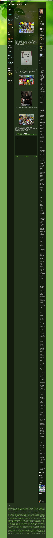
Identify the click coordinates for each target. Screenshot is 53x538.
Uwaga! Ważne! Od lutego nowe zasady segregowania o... (42, 74)
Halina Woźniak (41, 301)
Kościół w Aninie (41, 212)
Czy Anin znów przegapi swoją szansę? (42, 96)
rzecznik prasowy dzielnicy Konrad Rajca (42, 460)
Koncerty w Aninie (41, 323)
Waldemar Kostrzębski (42, 229)
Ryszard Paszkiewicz (42, 389)
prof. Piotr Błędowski (42, 459)
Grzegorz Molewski (22, 515)
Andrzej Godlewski (19, 134)
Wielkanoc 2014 (9, 531)
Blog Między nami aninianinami (41, 480)
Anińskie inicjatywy (20, 509)
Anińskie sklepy (41, 137)
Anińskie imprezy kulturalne (41, 163)
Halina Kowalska (30, 515)
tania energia (15, 529)
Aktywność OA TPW (13, 506)
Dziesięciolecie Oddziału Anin (14, 514)
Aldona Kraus (41, 128)
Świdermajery (41, 467)
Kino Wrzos (41, 208)
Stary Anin (41, 401)
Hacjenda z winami (26, 515)
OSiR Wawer (41, 361)
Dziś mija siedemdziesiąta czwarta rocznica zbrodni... (42, 71)
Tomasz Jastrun (41, 228)
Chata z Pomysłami (42, 169)
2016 (39, 62)
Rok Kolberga (41, 388)
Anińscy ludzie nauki (13, 508)
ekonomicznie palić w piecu (19, 514)
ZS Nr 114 (41, 233)
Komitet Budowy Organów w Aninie (21, 518)
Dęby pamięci (41, 289)
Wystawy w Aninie (41, 431)
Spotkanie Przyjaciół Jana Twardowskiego (42, 396)
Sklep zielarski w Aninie (42, 394)
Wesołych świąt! (42, 72)
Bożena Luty (41, 276)
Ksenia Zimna (32, 134)
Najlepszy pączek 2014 (14, 523)
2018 (39, 60)
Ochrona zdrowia (41, 220)
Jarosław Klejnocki (41, 206)
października (41, 102)
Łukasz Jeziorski (41, 124)
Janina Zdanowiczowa (42, 314)
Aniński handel (41, 121)
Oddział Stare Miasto (36, 523)
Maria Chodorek (41, 141)
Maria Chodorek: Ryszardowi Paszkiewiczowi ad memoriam (42, 94)
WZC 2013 (41, 414)
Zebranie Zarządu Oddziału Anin (42, 83)
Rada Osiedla (10, 526)
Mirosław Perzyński (42, 127)
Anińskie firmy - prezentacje (41, 125)
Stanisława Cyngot (14, 528)
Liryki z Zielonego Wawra (35, 520)
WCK (40, 157)
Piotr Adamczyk (41, 369)
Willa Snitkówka (41, 426)
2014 (39, 64)
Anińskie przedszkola (42, 190)
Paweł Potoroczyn (41, 223)
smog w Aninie (41, 462)
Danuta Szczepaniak (27, 134)
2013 (39, 65)
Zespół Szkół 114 (13, 533)
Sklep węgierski (15, 527)
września (40, 103)
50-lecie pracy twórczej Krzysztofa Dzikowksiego (42, 98)
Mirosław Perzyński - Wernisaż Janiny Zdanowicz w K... (42, 78)
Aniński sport (41, 187)
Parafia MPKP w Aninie (42, 222)
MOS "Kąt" (41, 176)
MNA (31, 522)
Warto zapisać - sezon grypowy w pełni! (43, 55)
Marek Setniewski (34, 521)
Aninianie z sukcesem (42, 183)
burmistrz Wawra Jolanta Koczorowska (42, 135)
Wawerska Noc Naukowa (42, 231)
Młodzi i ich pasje (41, 355)
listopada (41, 101)
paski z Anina (41, 454)
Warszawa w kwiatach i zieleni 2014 (42, 416)
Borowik (24, 512)
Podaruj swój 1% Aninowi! (42, 89)
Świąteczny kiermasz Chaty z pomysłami (42, 84)
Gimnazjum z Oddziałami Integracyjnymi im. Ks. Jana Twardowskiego (42, 296)
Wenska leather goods (42, 424)
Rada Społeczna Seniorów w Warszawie (15, 526)
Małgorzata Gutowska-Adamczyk (12, 521)
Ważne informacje (41, 423)
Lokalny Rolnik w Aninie (43, 520)
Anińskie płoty (41, 265)
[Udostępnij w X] (25, 133)
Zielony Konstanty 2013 (42, 445)
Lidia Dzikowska (41, 335)
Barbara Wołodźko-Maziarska (41, 197)
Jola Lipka (41, 207)
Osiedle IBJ (41, 221)
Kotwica (30, 134)
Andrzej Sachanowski (42, 249)
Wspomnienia (41, 429)
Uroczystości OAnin (42, 411)
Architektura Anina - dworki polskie (42, 194)
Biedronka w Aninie (41, 168)
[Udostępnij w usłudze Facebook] (26, 133)
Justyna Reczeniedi (42, 319)
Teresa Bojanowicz (22, 529)
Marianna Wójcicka (41, 345)
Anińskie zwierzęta (41, 267)
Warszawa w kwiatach (42, 415)
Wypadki (40, 180)
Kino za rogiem (41, 321)
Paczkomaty (41, 364)
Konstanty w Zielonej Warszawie (42, 154)
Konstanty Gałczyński (42, 325)
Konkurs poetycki (32, 518)
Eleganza (40, 200)
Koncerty (40, 322)
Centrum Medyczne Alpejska (42, 67)
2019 (39, 59)
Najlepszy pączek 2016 (42, 357)
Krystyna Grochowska (42, 329)
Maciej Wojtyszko (41, 341)
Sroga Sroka (41, 400)
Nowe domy (41, 360)
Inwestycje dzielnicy (42, 312)
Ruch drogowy (41, 225)
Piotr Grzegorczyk (37, 524)
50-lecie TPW (41, 242)
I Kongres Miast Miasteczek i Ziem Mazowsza (41, 307)
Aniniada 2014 (41, 254)
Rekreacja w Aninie (41, 386)
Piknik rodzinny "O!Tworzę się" (23, 524)
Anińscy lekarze (41, 255)
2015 (39, 63)
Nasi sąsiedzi (22, 523)
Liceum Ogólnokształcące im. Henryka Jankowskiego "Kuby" (18, 520)
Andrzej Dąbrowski (41, 246)
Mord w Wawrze (41, 353)
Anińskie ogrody (41, 165)
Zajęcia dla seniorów (42, 436)
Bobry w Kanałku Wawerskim (41, 275)
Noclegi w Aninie (41, 359)
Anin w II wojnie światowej (42, 251)
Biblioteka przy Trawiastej (42, 110)
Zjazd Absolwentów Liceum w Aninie (42, 447)
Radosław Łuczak (41, 384)
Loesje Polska (39, 520)
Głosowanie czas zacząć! (42, 22)
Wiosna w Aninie (41, 427)
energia (40, 450)
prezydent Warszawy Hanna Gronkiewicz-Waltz (42, 457)
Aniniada (40, 147)
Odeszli (40, 156)
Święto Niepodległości (42, 468)
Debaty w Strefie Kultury (42, 283)
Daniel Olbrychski (41, 281)
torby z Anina (43, 529)
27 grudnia (41, 241)
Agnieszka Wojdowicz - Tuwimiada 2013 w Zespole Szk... (42, 91)
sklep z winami (41, 461)
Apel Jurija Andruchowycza (41, 269)
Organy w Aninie (41, 363)
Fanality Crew (41, 293)
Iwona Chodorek (14, 516)
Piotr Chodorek (33, 524)
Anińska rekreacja (42, 508)
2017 (39, 61)
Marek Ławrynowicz (30, 521)
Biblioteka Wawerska (10, 512)
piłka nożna (27, 524)
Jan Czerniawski (42, 516)
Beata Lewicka (41, 274)
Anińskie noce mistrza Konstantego (42, 189)
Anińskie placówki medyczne (41, 263)
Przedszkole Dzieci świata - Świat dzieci (42, 380)
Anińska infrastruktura (42, 162)
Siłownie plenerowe (41, 132)
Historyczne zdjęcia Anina (42, 305)
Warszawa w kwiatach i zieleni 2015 (42, 417)
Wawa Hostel (41, 420)
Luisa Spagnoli (41, 175)
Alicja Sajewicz (41, 245)
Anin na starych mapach (42, 250)
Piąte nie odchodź (41, 178)
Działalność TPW (41, 286)
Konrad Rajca (36, 518)
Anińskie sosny (41, 266)
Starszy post (35, 156)
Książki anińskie (41, 116)
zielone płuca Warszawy (18, 533)
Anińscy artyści (41, 115)
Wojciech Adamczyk (42, 158)
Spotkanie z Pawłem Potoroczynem (42, 100)
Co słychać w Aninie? (18, 4)
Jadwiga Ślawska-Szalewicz (41, 205)
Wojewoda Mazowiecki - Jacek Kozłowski (42, 428)
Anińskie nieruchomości (42, 261)
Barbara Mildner (41, 129)
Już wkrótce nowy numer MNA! (42, 81)
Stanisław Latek (41, 179)
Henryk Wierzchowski (42, 172)
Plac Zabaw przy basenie (42, 524)
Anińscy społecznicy (22, 508)
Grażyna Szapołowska (42, 151)
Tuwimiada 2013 (41, 408)
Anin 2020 (41, 182)
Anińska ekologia (26, 508)
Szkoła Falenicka (41, 404)
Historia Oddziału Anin (42, 304)
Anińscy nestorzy (41, 184)
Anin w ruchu (41, 478)
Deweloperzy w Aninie (42, 150)
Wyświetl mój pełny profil (41, 502)
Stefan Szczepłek (41, 402)
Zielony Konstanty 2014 (42, 235)
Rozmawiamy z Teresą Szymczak (42, 68)
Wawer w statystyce (35, 530)
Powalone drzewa (41, 376)
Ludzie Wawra (41, 140)
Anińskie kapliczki (29, 509)
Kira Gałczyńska (41, 153)
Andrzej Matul (41, 248)
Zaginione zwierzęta (42, 234)
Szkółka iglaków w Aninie (42, 405)
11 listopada (41, 240)
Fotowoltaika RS (41, 294)
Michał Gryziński (41, 349)
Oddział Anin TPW (42, 501)
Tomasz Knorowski (41, 407)
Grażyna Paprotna (12, 515)
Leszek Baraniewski (42, 333)
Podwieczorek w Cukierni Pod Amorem (42, 375)
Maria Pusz (41, 344)
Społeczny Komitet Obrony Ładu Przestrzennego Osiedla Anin (42, 398)
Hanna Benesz (41, 203)
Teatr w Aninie (18, 529)
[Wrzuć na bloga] (24, 133)
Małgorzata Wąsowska (42, 218)
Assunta (40, 270)
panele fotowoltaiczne (42, 453)
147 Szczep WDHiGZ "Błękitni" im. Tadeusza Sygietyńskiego (42, 161)
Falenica (42, 514)
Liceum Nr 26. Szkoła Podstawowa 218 (42, 334)
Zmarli (40, 236)
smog (25, 527)
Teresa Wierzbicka (41, 227)
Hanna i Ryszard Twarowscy (41, 302)
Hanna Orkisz (41, 204)
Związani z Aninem (41, 109)
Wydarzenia (42, 531)
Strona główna (26, 156)
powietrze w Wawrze (42, 456)
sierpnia (40, 104)
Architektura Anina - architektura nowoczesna (42, 193)
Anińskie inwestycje (25, 509)
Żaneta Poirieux (41, 469)
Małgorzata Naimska (42, 348)
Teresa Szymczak (26, 529)
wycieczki (41, 238)
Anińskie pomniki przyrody (42, 264)
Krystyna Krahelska (42, 330)
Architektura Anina (41, 166)
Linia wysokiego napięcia (42, 336)
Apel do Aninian (25, 510)
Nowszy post (17, 156)
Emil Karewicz (41, 201)
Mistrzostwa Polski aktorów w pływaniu (42, 351)
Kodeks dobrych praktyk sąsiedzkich (13, 518)
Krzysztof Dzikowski (42, 213)
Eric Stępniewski (41, 291)
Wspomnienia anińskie (42, 430)
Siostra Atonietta (41, 392)
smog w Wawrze (41, 237)
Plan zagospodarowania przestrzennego (42, 374)
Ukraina (40, 409)
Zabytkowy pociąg (41, 435)
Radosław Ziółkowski (24, 526)
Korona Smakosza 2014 (42, 326)
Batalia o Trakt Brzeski (42, 273)
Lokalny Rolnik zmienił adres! (43, 47)
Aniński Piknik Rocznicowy (41, 258)
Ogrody (40, 131)
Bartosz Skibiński (41, 272)
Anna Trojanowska (16, 510)
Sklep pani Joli (12, 527)
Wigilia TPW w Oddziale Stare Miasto (42, 88)
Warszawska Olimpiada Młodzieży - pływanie (42, 419)
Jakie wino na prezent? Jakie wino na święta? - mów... (42, 76)
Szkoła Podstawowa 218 (34, 528)
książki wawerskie (41, 452)
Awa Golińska (22, 134)
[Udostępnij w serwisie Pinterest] (26, 133)
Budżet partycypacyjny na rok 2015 (33, 512)
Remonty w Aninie (41, 224)
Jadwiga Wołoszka (41, 173)
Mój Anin (40, 354)
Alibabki (40, 244)
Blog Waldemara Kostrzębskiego (41, 477)
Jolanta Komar (41, 318)
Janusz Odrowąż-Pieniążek (41, 315)
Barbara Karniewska (31, 511)
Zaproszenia (41, 437)
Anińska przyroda (36, 508)
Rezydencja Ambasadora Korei (41, 526)
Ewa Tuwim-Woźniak (38, 514)
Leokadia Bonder (41, 332)
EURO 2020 (41, 290)
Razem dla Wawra (41, 385)
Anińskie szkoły (41, 149)
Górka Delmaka (41, 299)
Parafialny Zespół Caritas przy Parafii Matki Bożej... (42, 80)
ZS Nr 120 (43, 533)
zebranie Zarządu (41, 136)
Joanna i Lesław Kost (42, 317)
